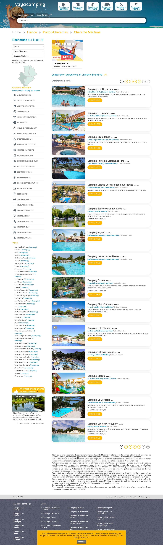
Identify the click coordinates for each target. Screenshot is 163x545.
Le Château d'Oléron (26, 293)
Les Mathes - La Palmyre (27, 301)
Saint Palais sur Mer (26, 351)
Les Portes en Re (25, 304)
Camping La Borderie (98, 399)
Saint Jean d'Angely (26, 343)
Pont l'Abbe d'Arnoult (26, 312)
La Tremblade (24, 284)
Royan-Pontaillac (25, 325)
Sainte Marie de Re (26, 370)
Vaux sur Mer (23, 376)
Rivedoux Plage (25, 314)
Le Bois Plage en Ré (26, 290)
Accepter (81, 542)
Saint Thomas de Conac (27, 360)
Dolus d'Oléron (24, 263)
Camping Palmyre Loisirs (100, 352)
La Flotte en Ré (24, 279)
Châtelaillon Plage (25, 258)
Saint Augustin (24, 328)
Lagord (21, 287)
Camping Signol (95, 232)
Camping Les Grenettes (100, 89)
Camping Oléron (96, 375)
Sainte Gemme (24, 368)
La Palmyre (23, 282)
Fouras (22, 266)
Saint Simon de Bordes (27, 357)
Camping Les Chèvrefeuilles (102, 423)
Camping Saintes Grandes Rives (104, 208)
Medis (22, 309)
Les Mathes (23, 298)
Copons (22, 261)
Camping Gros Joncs (98, 137)
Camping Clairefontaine (100, 304)
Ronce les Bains (24, 320)
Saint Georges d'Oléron (28, 336)
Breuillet (22, 255)
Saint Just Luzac (25, 346)
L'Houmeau (23, 269)
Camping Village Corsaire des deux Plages (110, 184)
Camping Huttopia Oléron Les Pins (105, 160)
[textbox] (81, 20)
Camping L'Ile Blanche (99, 328)
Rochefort (22, 317)
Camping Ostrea (96, 280)
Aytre (21, 252)
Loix (20, 306)
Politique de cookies (81, 538)
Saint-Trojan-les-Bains (27, 365)
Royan (22, 323)
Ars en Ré (22, 250)
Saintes (22, 373)
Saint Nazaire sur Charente (28, 349)
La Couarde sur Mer (26, 271)
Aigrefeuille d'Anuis (26, 247)
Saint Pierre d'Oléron (26, 354)
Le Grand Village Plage (27, 295)
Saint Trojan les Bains (26, 362)
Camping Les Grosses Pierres (103, 256)
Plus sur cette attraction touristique (30, 423)
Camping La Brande (97, 113)
